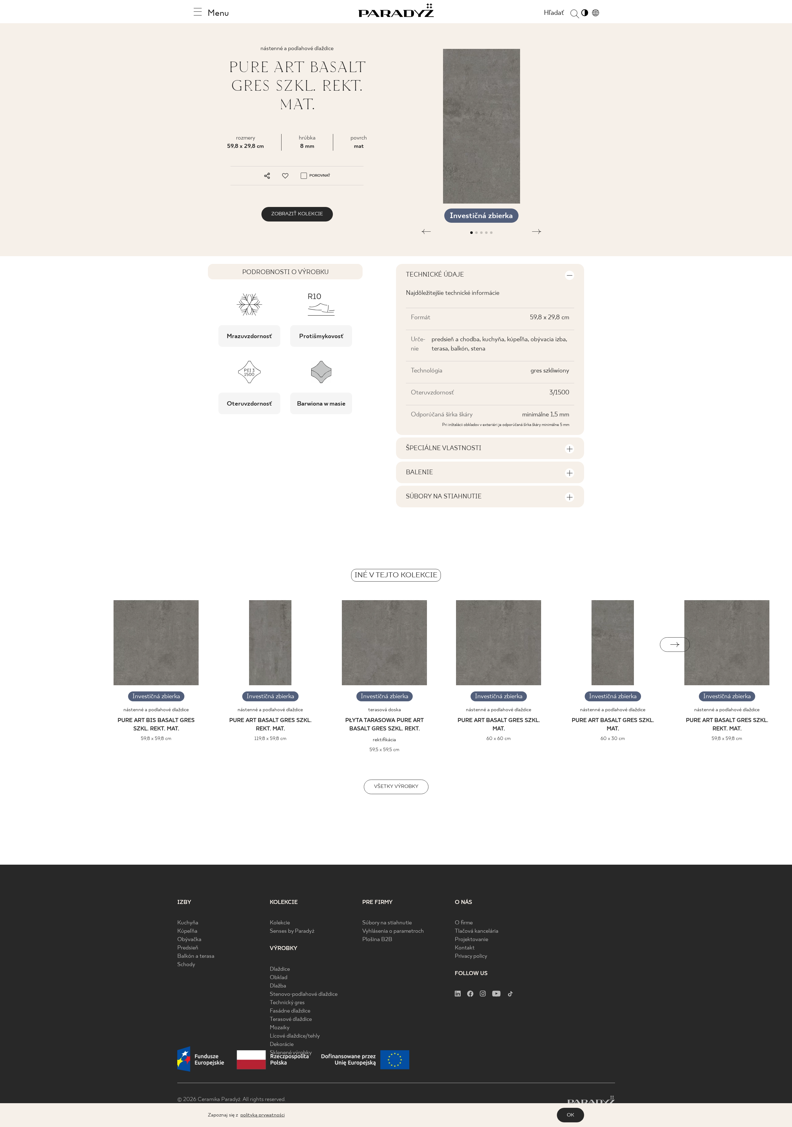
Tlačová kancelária (476, 931)
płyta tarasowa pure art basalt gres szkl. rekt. (384, 724)
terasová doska (384, 710)
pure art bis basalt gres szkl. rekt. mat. (156, 724)
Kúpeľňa (187, 931)
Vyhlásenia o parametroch (393, 931)
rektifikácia (384, 740)
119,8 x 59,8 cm (270, 739)
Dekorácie (282, 1044)
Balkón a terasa (195, 956)
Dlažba (278, 986)
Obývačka (189, 939)
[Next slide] (675, 644)
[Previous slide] (117, 644)
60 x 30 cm (612, 739)
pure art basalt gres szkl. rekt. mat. (270, 724)
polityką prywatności (262, 1115)
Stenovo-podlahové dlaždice (304, 994)
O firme (464, 923)
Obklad (278, 977)
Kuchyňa (187, 923)
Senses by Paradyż (292, 931)
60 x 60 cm (498, 739)
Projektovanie (471, 939)
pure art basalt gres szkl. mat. (499, 724)
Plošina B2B (377, 939)
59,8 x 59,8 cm (156, 739)
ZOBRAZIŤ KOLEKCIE (297, 214)
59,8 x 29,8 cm (245, 146)
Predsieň (187, 948)
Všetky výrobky (396, 786)
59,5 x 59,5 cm (384, 750)
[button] (426, 232)
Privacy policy (471, 956)
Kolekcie (280, 923)
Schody (186, 964)
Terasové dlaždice (291, 1019)
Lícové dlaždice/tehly (295, 1036)
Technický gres (287, 1003)
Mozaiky (280, 1028)
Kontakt (465, 948)
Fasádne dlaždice (290, 1011)
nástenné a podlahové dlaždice (156, 710)
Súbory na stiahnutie (387, 923)
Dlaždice (280, 969)
